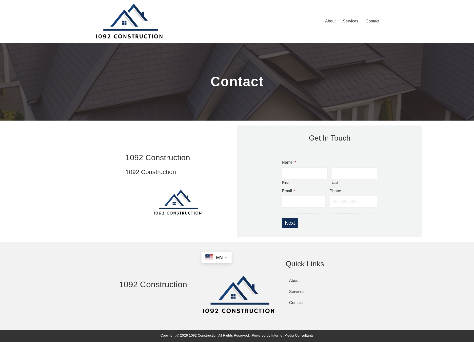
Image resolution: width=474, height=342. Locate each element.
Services (296, 291)
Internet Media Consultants (292, 335)
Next (290, 223)
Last (335, 182)
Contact (296, 303)
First (285, 182)
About (294, 280)
